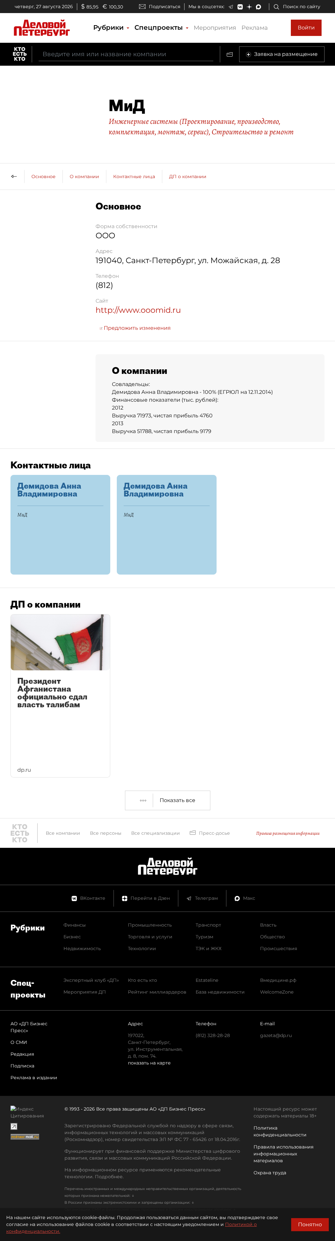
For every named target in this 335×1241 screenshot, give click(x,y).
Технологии (142, 948)
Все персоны (105, 833)
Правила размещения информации (288, 833)
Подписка (22, 1066)
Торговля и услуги (150, 937)
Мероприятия (215, 27)
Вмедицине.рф (278, 980)
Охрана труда (270, 1173)
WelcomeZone (276, 992)
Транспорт (208, 925)
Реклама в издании (33, 1078)
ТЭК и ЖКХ (208, 948)
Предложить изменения (136, 328)
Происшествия (278, 948)
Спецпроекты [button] (159, 27)
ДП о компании (187, 176)
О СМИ (18, 1042)
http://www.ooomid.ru (138, 310)
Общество (272, 937)
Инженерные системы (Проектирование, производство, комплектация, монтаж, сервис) (194, 126)
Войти (306, 28)
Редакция (22, 1054)
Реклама (254, 27)
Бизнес (72, 937)
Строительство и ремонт (253, 131)
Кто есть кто (142, 980)
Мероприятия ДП (84, 992)
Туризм (204, 937)
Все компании (63, 833)
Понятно (310, 1224)
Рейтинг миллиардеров (157, 992)
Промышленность (150, 925)
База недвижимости (220, 992)
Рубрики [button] (109, 27)
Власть (268, 925)
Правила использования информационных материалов (283, 1154)
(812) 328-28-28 (213, 1035)
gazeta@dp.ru (276, 1035)
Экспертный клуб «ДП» (91, 980)
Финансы (74, 925)
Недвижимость (82, 948)
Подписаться (164, 6)
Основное (43, 176)
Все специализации (155, 833)
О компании (84, 176)
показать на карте (149, 1063)
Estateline (207, 980)
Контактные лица (134, 176)
